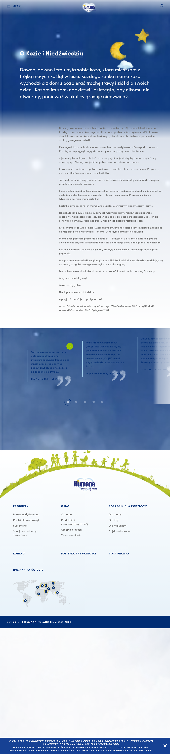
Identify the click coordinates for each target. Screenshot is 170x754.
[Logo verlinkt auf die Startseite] (89, 13)
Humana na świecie (28, 569)
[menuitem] (35, 506)
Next (161, 366)
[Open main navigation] (8, 6)
